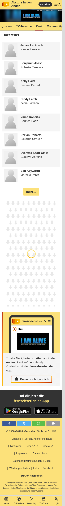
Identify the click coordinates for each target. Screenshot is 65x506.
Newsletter (16, 445)
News (6, 503)
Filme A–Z (47, 445)
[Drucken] (53, 423)
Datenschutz (40, 453)
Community (55, 26)
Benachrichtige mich (34, 379)
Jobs (48, 460)
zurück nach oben (31, 475)
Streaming (31, 503)
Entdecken (19, 503)
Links (36, 468)
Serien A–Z (32, 445)
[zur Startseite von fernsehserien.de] (5, 4)
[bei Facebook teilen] (9, 423)
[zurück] (3, 26)
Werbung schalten (19, 468)
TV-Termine (24, 26)
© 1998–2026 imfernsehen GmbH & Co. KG (31, 431)
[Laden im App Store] (46, 411)
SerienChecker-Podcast (38, 438)
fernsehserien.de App (31, 401)
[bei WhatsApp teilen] (38, 423)
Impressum (22, 453)
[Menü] (57, 4)
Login (56, 503)
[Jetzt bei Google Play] (17, 411)
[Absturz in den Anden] (31, 332)
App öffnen (45, 4)
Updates (16, 438)
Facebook (48, 468)
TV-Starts (44, 503)
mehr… (31, 191)
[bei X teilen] (24, 423)
